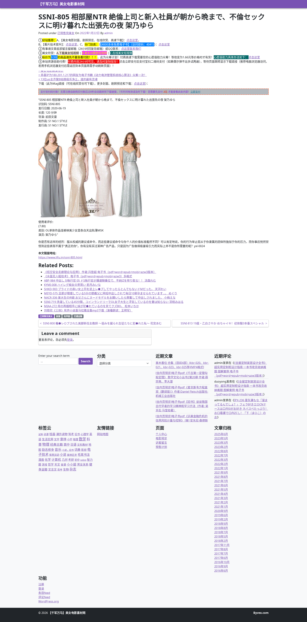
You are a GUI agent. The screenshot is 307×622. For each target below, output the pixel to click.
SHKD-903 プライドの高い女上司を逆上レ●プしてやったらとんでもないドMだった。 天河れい (105, 289)
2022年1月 (221, 468)
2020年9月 (221, 511)
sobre (83, 459)
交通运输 (78, 316)
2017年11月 (222, 545)
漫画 (41, 460)
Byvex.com (261, 613)
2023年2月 (221, 447)
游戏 (44, 464)
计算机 (56, 459)
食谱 (58, 316)
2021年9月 (221, 472)
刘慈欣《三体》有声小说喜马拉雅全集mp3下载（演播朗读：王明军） (88, 310)
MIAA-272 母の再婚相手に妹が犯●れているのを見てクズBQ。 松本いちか (91, 306)
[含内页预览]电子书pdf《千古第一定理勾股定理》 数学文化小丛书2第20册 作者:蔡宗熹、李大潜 (182, 377)
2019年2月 (221, 519)
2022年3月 (221, 460)
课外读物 (62, 434)
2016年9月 (221, 566)
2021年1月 (221, 507)
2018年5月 (221, 536)
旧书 (77, 434)
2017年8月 (221, 549)
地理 (75, 439)
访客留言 (161, 443)
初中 (77, 459)
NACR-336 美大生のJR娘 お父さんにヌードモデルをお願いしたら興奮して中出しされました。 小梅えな (110, 298)
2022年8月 (221, 451)
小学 (69, 439)
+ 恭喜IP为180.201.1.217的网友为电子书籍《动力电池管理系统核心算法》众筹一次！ (92, 75)
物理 (45, 444)
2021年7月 (221, 481)
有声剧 (67, 316)
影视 (84, 450)
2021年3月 (221, 498)
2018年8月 (221, 528)
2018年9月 (221, 524)
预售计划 (161, 447)
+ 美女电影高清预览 (50, 71)
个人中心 (161, 434)
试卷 (40, 434)
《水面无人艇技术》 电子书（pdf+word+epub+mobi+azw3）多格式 (88, 276)
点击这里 (132, 40)
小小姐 (71, 464)
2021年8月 (221, 477)
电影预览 (161, 438)
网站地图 (102, 434)
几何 (65, 460)
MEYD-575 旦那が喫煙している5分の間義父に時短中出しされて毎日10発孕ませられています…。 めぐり (110, 293)
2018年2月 (221, 541)
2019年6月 (221, 515)
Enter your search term (54, 356)
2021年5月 (221, 490)
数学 (82, 439)
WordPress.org (48, 601)
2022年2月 (221, 464)
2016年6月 (221, 571)
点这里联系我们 (131, 49)
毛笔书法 (84, 455)
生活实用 (47, 439)
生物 (66, 469)
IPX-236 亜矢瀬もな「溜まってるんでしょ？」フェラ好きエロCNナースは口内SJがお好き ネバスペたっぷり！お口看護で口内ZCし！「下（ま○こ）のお (241, 408)
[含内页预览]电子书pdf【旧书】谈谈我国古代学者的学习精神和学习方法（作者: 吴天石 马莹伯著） (182, 406)
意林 (63, 439)
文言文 (52, 469)
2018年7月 (221, 532)
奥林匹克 (72, 455)
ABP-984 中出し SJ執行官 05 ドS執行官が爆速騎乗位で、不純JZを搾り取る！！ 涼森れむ (100, 280)
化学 (48, 460)
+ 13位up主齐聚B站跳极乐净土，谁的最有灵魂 (68, 79)
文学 (56, 439)
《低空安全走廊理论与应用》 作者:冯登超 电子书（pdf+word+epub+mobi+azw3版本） (100, 272)
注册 (41, 584)
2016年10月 (222, 562)
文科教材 (82, 444)
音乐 (58, 449)
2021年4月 (221, 494)
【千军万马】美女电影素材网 (61, 4)
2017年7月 (221, 554)
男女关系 (82, 464)
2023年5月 (221, 438)
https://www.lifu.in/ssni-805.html (60, 257)
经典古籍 (56, 444)
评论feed (44, 597)
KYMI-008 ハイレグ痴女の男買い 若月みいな (72, 285)
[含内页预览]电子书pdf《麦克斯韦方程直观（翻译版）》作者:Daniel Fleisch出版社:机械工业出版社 (182, 391)
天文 (57, 464)
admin (108, 33)
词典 (77, 450)
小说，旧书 (68, 450)
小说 (63, 454)
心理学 (85, 434)
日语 (73, 444)
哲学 (51, 464)
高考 (59, 469)
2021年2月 (221, 502)
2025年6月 (221, 434)
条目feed (44, 593)
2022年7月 (221, 455)
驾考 (71, 434)
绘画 (52, 434)
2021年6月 (221, 485)
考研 (71, 460)
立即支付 (195, 91)
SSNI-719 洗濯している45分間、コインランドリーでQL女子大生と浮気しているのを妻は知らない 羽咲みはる (114, 302)
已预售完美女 (65, 33)
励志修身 (48, 450)
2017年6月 (221, 558)
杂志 (72, 469)
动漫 (46, 434)
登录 (70, 340)
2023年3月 (221, 443)
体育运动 (54, 455)
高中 (67, 444)
